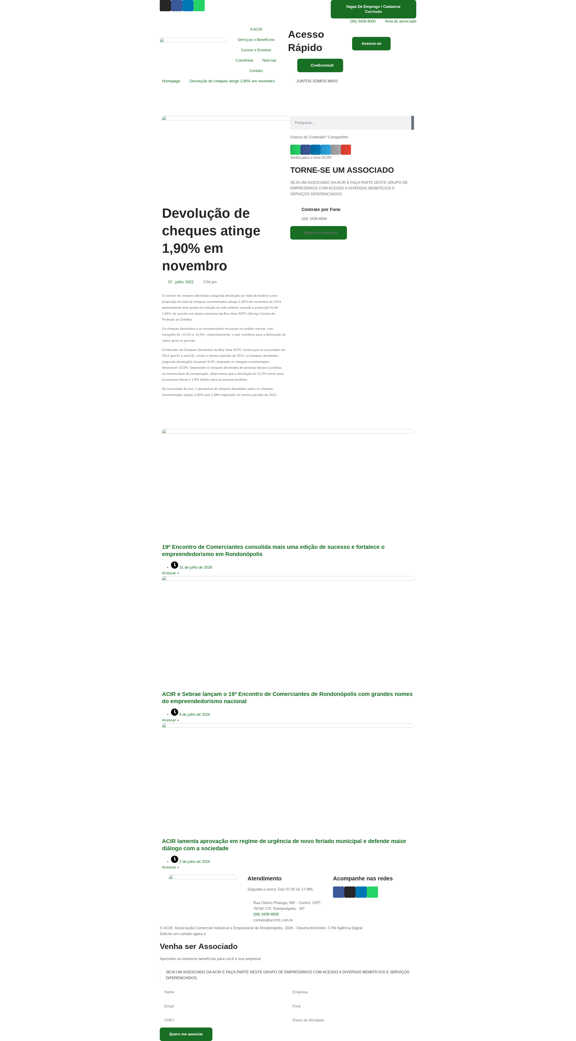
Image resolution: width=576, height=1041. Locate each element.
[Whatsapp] (199, 5)
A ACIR (256, 29)
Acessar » (170, 573)
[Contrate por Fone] (296, 210)
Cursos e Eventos (256, 50)
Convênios (244, 60)
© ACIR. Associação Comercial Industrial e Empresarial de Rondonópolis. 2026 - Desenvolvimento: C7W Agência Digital (261, 928)
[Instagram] (165, 5)
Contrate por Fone (321, 209)
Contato (256, 71)
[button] (295, 150)
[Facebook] (176, 5)
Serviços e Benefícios (256, 40)
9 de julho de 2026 (194, 714)
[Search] (412, 123)
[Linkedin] (188, 5)
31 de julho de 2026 (195, 567)
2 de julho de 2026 (194, 861)
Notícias (269, 60)
